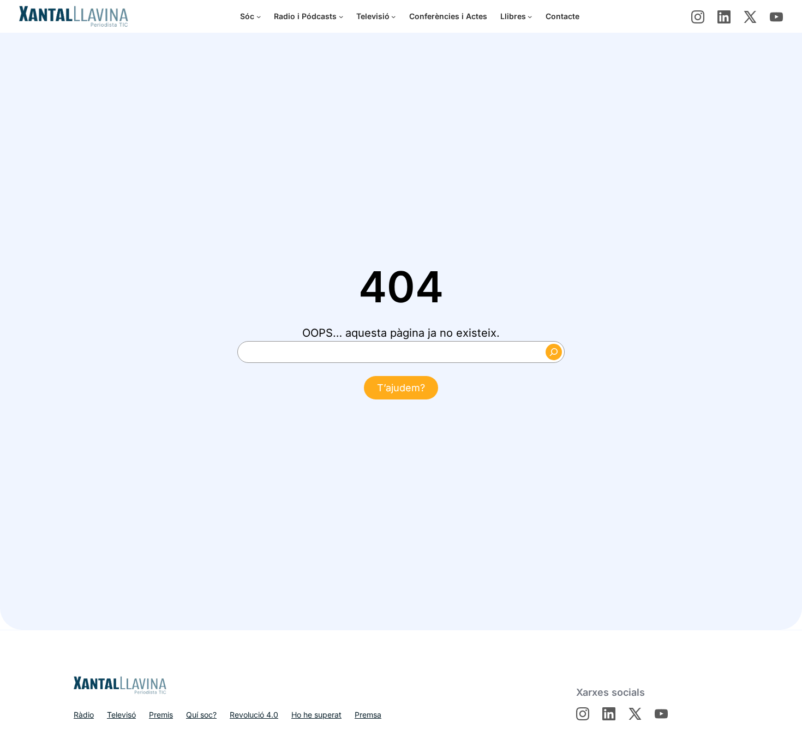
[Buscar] (554, 352)
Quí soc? (201, 714)
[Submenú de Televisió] (393, 16)
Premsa (368, 714)
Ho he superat (316, 714)
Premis (161, 714)
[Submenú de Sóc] (258, 16)
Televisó (121, 714)
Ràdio (84, 714)
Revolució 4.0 (254, 714)
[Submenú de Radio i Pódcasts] (341, 16)
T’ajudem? (401, 387)
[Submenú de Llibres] (530, 16)
